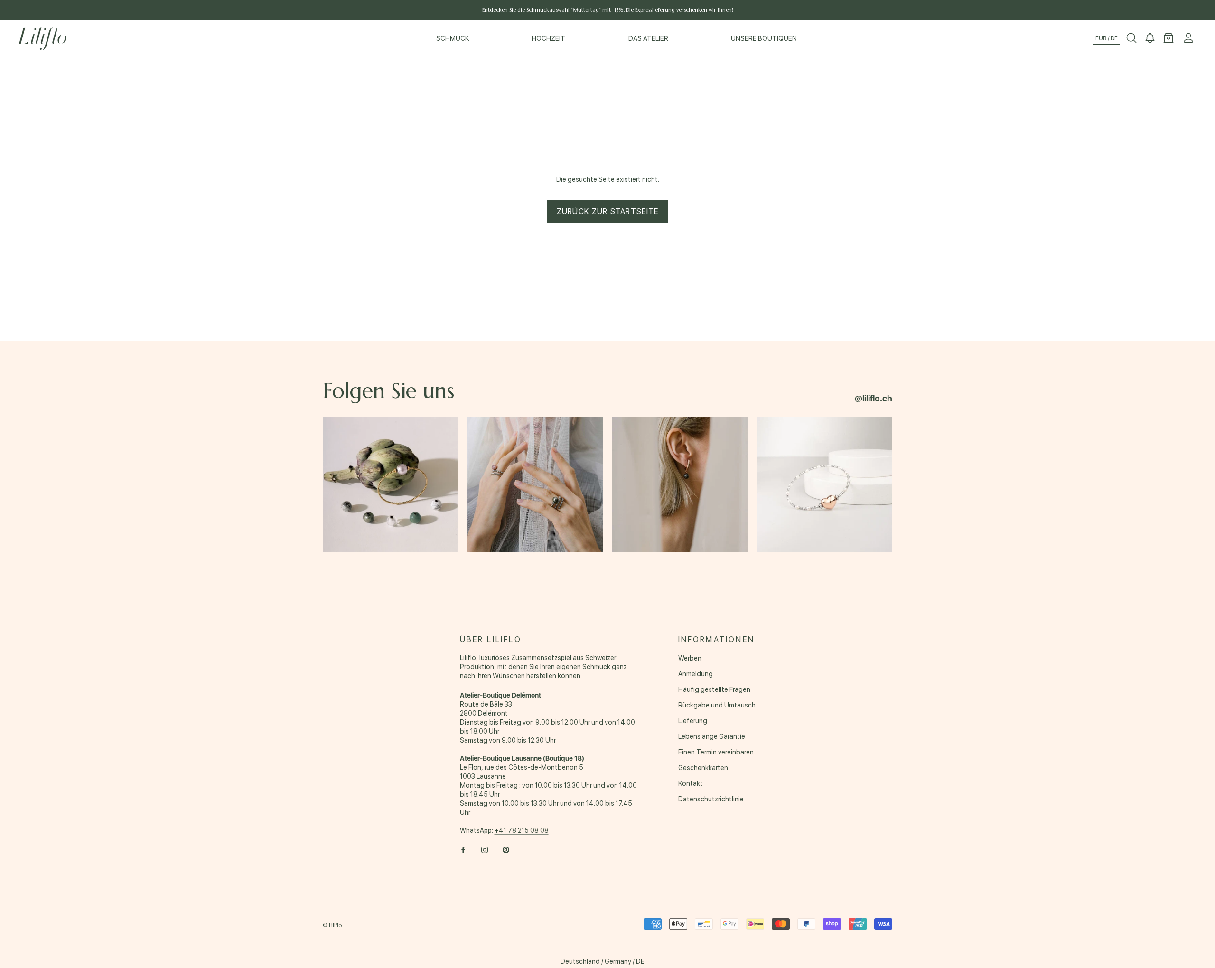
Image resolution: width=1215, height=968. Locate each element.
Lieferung (692, 721)
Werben (689, 658)
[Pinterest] (506, 849)
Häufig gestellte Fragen (714, 689)
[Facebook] (463, 849)
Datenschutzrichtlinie (711, 799)
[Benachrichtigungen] (1150, 38)
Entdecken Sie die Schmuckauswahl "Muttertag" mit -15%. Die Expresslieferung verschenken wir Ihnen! (607, 10)
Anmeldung (695, 674)
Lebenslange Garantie (711, 736)
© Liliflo (332, 925)
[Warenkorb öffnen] (1168, 38)
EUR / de (1106, 38)
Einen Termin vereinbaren (716, 752)
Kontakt (690, 783)
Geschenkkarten (703, 768)
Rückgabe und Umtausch (717, 705)
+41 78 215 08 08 (522, 830)
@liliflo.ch (873, 398)
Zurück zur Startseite (608, 211)
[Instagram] (484, 849)
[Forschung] (1131, 38)
